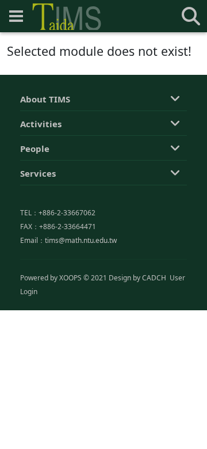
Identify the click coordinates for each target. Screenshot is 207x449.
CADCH (154, 278)
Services (38, 173)
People (34, 148)
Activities (41, 124)
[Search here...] (191, 16)
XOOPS (70, 278)
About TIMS (45, 99)
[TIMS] (66, 16)
